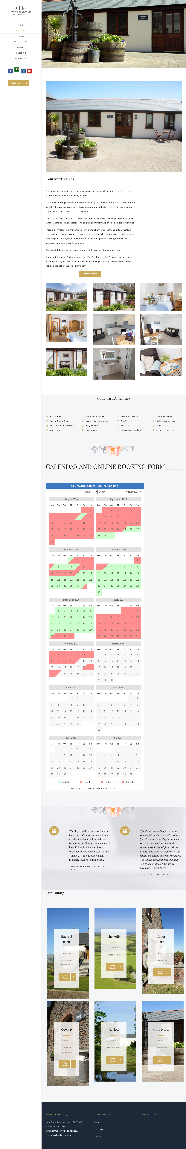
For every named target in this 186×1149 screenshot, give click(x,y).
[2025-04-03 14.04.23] (114, 315)
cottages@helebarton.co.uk (65, 1131)
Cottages (98, 1129)
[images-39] (161, 349)
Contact (98, 1137)
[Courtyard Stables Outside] (114, 126)
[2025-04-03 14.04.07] (161, 315)
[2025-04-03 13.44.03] (114, 349)
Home (97, 1122)
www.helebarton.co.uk (62, 1135)
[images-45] (66, 349)
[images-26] (161, 284)
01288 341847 (60, 1126)
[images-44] (114, 284)
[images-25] (66, 315)
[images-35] (66, 284)
